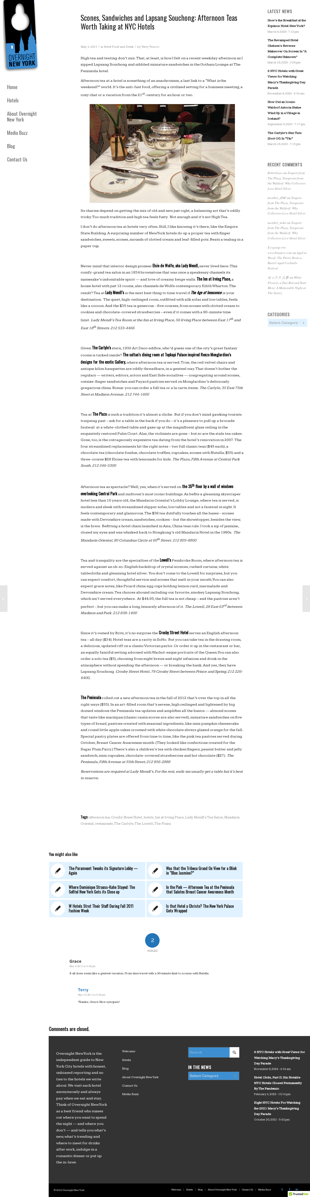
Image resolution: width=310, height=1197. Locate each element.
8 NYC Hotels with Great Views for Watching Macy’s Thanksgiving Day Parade (279, 1057)
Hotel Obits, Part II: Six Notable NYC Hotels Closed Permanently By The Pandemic (278, 1082)
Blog (125, 1068)
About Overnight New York (140, 1077)
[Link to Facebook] (289, 1189)
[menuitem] (24, 87)
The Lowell (144, 824)
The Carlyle (123, 824)
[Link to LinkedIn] (296, 1189)
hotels (149, 817)
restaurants (104, 824)
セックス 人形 (278, 277)
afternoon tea (99, 817)
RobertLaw (275, 172)
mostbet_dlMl (277, 197)
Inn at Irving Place (169, 817)
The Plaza (162, 824)
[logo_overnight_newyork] (22, 37)
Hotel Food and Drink (119, 47)
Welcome (128, 1051)
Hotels (126, 1060)
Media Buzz (130, 1094)
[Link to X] (282, 1189)
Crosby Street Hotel (126, 817)
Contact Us (130, 1086)
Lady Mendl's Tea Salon (204, 817)
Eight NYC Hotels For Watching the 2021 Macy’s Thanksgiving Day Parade (277, 1108)
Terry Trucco (150, 47)
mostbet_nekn (277, 222)
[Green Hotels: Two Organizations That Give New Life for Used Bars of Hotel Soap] (4, 598)
